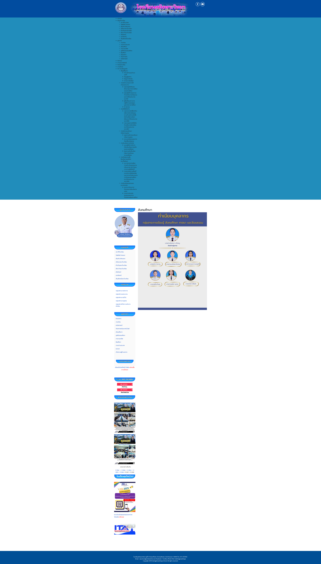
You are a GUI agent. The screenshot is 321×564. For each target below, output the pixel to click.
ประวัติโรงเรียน (125, 23)
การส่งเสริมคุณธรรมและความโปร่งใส (127, 184)
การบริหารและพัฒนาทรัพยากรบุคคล (126, 132)
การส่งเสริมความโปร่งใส (127, 143)
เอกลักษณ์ (123, 37)
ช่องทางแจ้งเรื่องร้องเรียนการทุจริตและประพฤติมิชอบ (129, 153)
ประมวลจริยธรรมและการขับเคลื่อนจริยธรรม (130, 140)
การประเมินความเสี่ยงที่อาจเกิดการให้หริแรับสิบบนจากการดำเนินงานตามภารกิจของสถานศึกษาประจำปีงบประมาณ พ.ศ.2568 (131, 176)
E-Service (127, 107)
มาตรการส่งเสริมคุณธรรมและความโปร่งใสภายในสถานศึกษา (131, 195)
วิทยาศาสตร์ (124, 57)
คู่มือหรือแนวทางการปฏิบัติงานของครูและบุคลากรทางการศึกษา (130, 103)
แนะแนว (118, 349)
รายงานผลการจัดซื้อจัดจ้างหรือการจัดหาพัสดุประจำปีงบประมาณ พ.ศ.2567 (130, 126)
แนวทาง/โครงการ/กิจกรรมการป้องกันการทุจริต (130, 189)
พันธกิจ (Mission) (125, 27)
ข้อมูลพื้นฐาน (124, 71)
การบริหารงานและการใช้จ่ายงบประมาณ (127, 84)
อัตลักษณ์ (123, 35)
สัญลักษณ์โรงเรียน (126, 39)
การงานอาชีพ (124, 49)
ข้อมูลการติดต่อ (128, 79)
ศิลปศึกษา (123, 53)
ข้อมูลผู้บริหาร (127, 77)
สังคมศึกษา (124, 47)
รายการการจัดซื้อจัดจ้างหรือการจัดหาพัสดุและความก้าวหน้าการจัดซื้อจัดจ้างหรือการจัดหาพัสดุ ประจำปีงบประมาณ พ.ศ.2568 (130, 116)
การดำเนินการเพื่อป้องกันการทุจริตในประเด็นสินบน (126, 159)
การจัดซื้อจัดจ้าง (125, 109)
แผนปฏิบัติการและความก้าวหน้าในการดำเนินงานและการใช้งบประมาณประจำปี (130, 96)
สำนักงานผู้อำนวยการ (121, 352)
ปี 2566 (122, 472)
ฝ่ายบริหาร (123, 55)
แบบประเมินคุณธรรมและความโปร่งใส (123, 515)
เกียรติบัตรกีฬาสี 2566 (125, 368)
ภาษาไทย (123, 43)
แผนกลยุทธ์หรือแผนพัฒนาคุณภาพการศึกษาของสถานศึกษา (130, 89)
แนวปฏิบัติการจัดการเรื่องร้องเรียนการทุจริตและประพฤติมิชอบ (130, 147)
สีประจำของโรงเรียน (126, 33)
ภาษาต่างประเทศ (125, 45)
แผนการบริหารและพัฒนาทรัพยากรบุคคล (130, 136)
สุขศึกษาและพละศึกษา (126, 51)
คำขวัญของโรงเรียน (126, 31)
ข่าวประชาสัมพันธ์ (128, 81)
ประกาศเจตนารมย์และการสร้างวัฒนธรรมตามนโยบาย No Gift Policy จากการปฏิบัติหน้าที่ (130, 166)
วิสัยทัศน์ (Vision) (125, 25)
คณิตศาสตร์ (124, 59)
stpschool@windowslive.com (147, 559)
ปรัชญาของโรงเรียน (126, 29)
